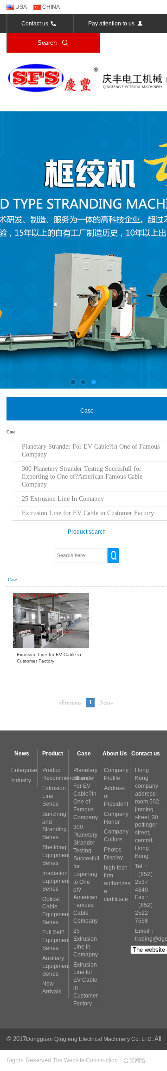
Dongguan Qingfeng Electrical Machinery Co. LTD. (89, 1039)
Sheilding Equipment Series (56, 855)
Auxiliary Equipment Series (56, 966)
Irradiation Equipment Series (56, 881)
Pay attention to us (111, 23)
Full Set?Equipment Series (56, 940)
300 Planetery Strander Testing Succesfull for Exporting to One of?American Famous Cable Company (82, 476)
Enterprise (24, 770)
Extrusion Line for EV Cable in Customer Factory (88, 513)
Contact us (34, 23)
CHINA (50, 7)
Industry (21, 780)
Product (52, 753)
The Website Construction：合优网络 (99, 1060)
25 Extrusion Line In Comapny (63, 498)
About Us (115, 753)
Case (84, 753)
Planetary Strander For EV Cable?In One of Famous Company (91, 450)
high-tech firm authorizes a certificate (117, 883)
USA (20, 7)
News (21, 753)
